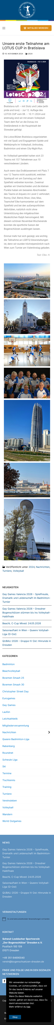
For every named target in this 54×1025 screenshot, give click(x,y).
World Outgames (11, 821)
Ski (4, 766)
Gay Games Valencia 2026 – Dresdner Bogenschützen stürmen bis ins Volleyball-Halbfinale (26, 612)
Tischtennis (8, 780)
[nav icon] (3, 28)
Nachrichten (43, 566)
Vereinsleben (9, 800)
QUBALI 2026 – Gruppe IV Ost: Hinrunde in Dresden (26, 642)
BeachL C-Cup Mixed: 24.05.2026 (21, 623)
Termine (6, 773)
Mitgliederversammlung (15, 725)
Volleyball (18, 570)
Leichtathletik (10, 718)
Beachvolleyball (11, 670)
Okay (15, 1017)
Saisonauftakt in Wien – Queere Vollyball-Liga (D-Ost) (25, 632)
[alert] (27, 919)
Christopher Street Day (15, 691)
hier (28, 1006)
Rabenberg (8, 746)
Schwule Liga (9, 759)
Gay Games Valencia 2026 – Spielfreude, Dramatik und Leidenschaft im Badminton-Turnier (26, 598)
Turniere (7, 570)
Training (6, 786)
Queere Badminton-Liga (15, 739)
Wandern (7, 814)
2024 (30, 54)
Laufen (6, 711)
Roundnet (7, 752)
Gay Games (8, 705)
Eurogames (8, 698)
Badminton (8, 664)
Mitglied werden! (37, 28)
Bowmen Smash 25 (13, 677)
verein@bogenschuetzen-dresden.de (23, 961)
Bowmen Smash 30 (13, 684)
